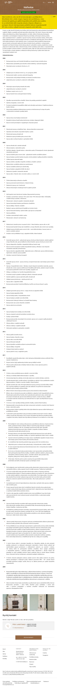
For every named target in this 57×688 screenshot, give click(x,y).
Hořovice (28, 7)
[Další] (52, 602)
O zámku (45, 653)
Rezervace (31, 661)
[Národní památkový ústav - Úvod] (8, 2)
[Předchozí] (5, 602)
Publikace (5, 656)
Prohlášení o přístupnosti (18, 681)
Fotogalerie (45, 655)
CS (44, 2)
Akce (4, 651)
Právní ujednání (6, 681)
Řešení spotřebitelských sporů (34, 681)
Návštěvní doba (33, 659)
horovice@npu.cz (23, 661)
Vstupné (31, 664)
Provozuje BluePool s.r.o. (8, 684)
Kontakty (5, 658)
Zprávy (4, 653)
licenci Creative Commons (36, 671)
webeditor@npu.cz (35, 683)
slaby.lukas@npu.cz (19, 627)
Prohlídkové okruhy (33, 657)
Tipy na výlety (32, 666)
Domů (4, 649)
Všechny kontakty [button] (28, 637)
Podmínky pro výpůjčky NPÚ (21, 683)
